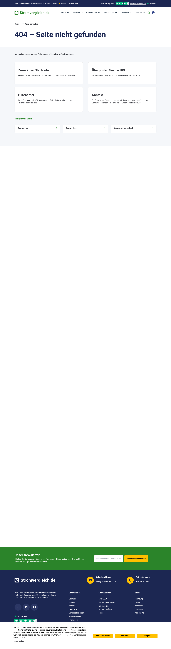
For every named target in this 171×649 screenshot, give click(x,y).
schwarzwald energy (107, 602)
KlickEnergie (104, 606)
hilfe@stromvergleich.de (106, 581)
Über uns (72, 599)
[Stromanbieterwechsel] (133, 129)
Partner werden (75, 616)
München (139, 606)
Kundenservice (135, 103)
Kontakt (72, 602)
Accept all (147, 636)
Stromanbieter (105, 593)
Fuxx (100, 613)
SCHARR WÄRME (106, 609)
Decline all (125, 636)
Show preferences (103, 636)
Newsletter (73, 609)
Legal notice (18, 641)
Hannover (139, 609)
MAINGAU (103, 599)
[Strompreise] (37, 129)
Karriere (72, 606)
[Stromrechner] (85, 129)
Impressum (73, 620)
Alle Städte (139, 613)
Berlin (137, 602)
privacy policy (19, 637)
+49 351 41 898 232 (144, 581)
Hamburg (139, 599)
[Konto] (153, 13)
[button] (67, 13)
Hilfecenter (25, 100)
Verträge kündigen (76, 613)
